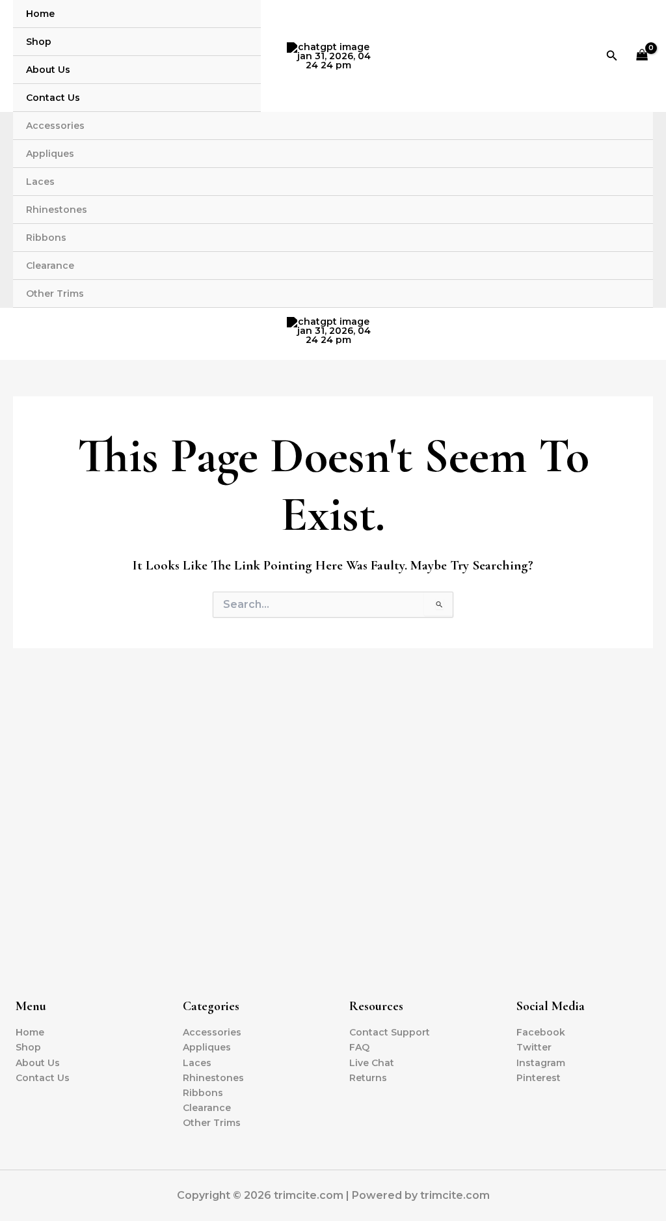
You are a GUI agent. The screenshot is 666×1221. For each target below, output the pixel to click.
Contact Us (53, 97)
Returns (368, 1078)
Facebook (540, 1032)
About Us (48, 69)
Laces (40, 181)
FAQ (359, 1047)
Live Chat (371, 1063)
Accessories (55, 125)
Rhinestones (56, 209)
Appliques (50, 153)
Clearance (50, 265)
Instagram (540, 1063)
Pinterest (538, 1078)
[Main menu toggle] (639, 330)
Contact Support (389, 1032)
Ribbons (46, 237)
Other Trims (55, 293)
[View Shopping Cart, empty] (642, 56)
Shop (38, 42)
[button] (612, 56)
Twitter (534, 1047)
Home (40, 14)
